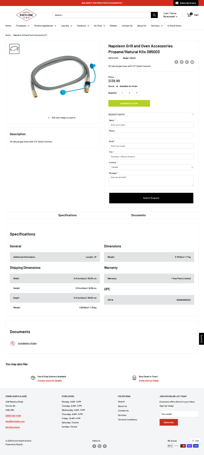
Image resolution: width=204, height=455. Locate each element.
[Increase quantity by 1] (137, 93)
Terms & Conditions (127, 419)
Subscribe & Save (188, 3)
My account (169, 16)
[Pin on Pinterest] (182, 62)
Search (121, 401)
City (111, 152)
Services (155, 25)
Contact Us (127, 25)
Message (113, 173)
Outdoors (81, 25)
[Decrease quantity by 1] (122, 93)
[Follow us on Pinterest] (105, 446)
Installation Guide (26, 343)
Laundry (65, 25)
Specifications (67, 215)
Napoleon (113, 58)
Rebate (113, 25)
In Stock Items (174, 25)
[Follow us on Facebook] (94, 446)
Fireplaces (21, 25)
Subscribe (169, 422)
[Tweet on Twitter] (187, 62)
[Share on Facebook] (176, 62)
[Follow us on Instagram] (99, 446)
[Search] (154, 15)
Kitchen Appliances (43, 25)
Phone (112, 131)
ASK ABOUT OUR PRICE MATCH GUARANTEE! (102, 3)
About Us (141, 25)
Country (113, 162)
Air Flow (98, 25)
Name (112, 120)
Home (8, 25)
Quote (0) (201, 339)
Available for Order (129, 103)
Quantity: (112, 92)
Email (112, 141)
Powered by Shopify (14, 444)
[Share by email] (192, 62)
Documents (138, 215)
